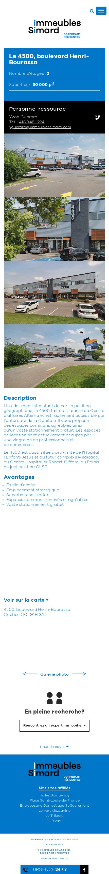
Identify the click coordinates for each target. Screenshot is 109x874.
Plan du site (54, 845)
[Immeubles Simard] (54, 28)
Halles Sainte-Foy (55, 795)
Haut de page (53, 747)
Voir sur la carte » (26, 600)
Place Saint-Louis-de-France (55, 800)
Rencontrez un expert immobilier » (54, 725)
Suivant (79, 674)
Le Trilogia (54, 816)
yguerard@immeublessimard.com (40, 127)
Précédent (30, 674)
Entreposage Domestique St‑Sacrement (54, 805)
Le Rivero (54, 821)
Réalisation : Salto (54, 858)
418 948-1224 (32, 122)
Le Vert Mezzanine (54, 810)
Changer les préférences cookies (54, 839)
